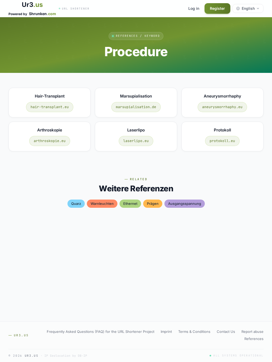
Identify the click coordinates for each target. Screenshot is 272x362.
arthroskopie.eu (50, 141)
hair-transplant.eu (50, 107)
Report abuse (252, 331)
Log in (193, 8)
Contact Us (226, 331)
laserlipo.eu (136, 141)
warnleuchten (102, 203)
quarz (76, 203)
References (254, 339)
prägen (153, 203)
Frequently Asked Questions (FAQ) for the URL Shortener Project (100, 331)
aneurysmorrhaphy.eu (222, 107)
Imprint (166, 331)
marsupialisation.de (136, 107)
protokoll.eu (222, 141)
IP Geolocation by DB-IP (65, 355)
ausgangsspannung (184, 203)
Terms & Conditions (194, 331)
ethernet (130, 203)
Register (217, 8)
